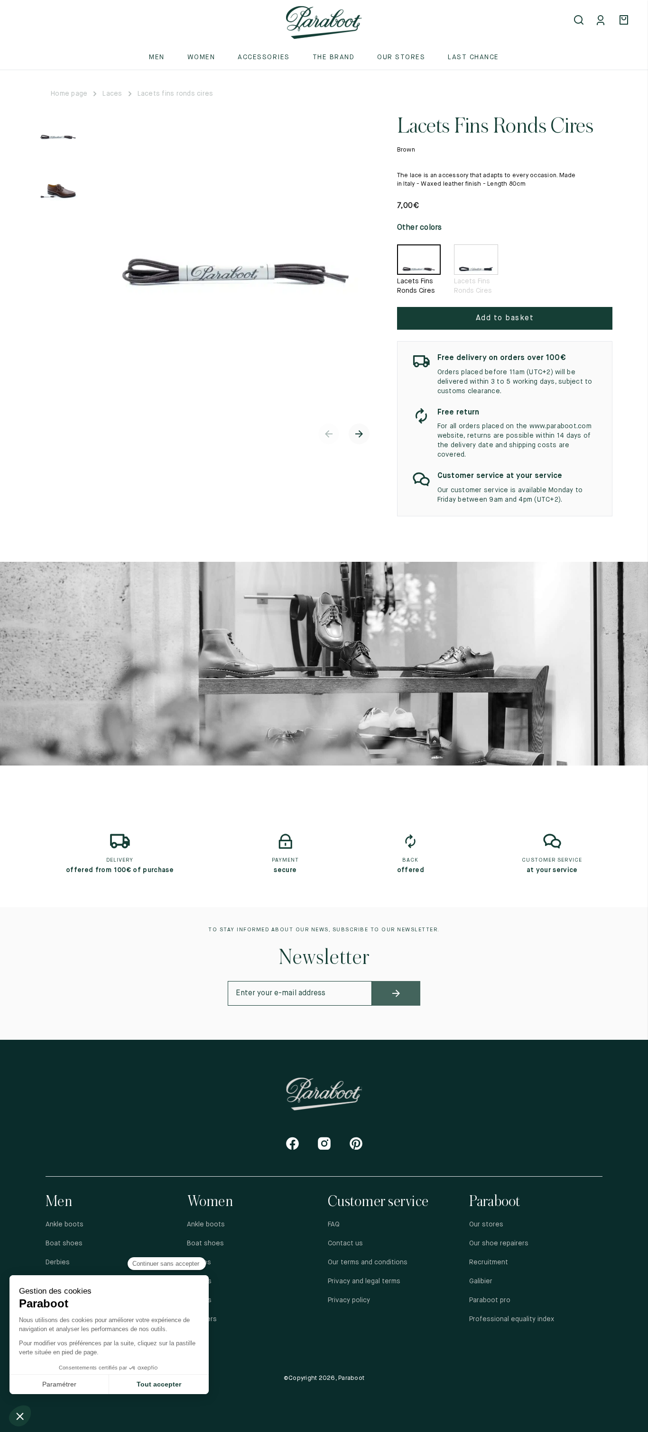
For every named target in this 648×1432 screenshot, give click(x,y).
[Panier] (625, 21)
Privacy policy (349, 1300)
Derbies (58, 1262)
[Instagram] (324, 1143)
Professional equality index (511, 1319)
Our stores (401, 57)
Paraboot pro (489, 1300)
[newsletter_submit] (396, 993)
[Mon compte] (602, 21)
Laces (112, 93)
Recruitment (488, 1262)
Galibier (480, 1281)
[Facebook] (292, 1143)
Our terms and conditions (367, 1262)
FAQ (334, 1224)
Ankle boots (64, 1224)
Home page (69, 93)
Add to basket (505, 318)
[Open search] (579, 21)
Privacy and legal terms (364, 1281)
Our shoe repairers (498, 1243)
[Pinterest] (356, 1143)
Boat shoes (64, 1243)
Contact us (345, 1243)
